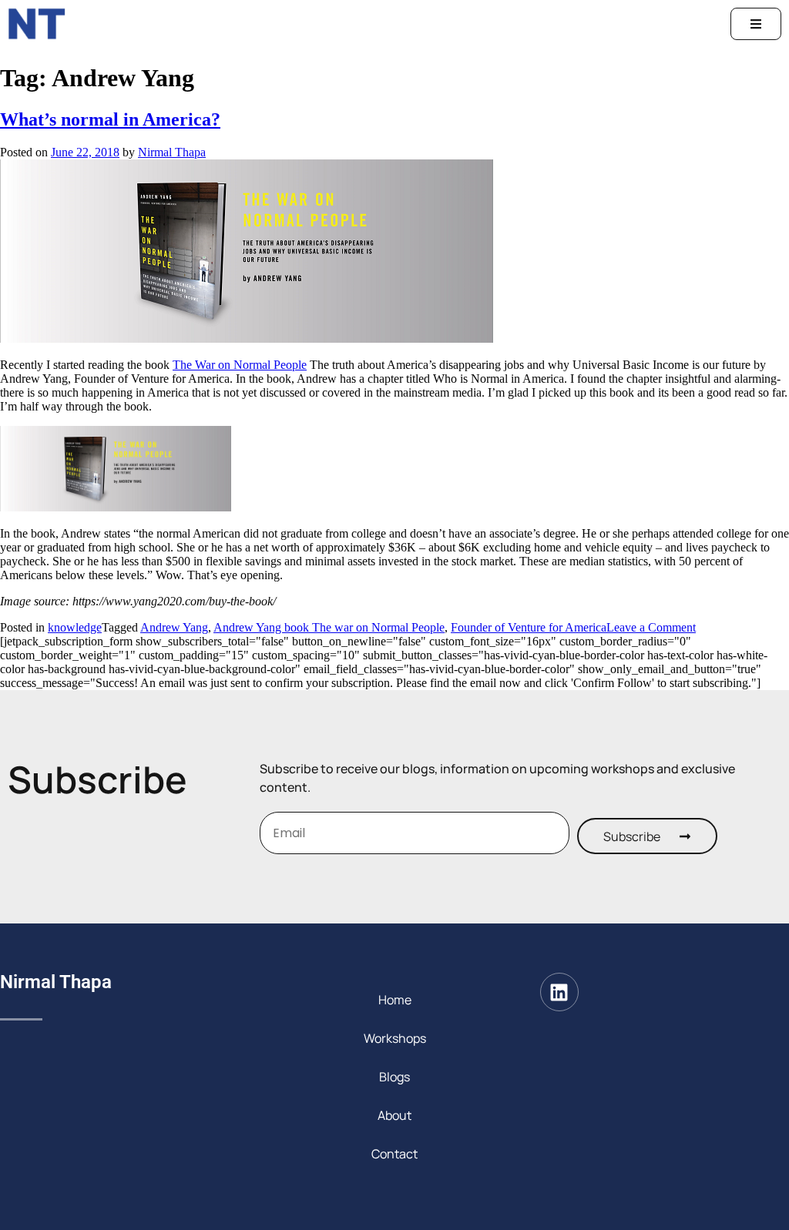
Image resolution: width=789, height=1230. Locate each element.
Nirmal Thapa (172, 152)
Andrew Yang (174, 627)
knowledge (75, 627)
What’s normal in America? (110, 119)
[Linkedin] (559, 992)
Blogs (394, 1076)
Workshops (395, 1038)
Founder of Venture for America (528, 627)
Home (394, 999)
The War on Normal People (240, 364)
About (394, 1115)
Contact (394, 1153)
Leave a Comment (651, 627)
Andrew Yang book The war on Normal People (329, 627)
